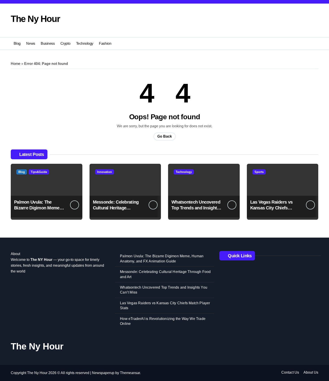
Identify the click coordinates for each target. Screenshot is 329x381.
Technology (84, 43)
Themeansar (130, 373)
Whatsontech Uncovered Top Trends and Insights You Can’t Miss (195, 208)
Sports (259, 172)
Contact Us (290, 372)
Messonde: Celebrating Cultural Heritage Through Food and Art (116, 208)
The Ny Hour (35, 19)
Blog (17, 43)
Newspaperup (103, 373)
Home (15, 64)
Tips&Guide (39, 172)
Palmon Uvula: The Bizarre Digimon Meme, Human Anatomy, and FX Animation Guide (161, 258)
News (30, 43)
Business (48, 43)
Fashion (105, 43)
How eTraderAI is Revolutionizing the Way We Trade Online (162, 321)
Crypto (65, 43)
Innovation (104, 172)
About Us (310, 372)
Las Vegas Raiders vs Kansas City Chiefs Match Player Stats (271, 208)
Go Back (164, 136)
